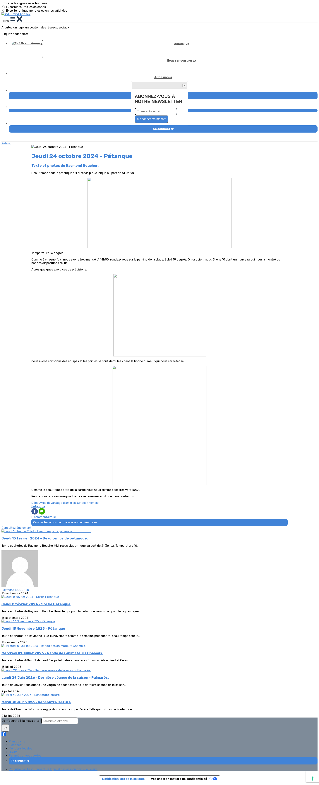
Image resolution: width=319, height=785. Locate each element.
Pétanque (38, 506)
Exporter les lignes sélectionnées (24, 3)
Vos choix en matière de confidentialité (179, 779)
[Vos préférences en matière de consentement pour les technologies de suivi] (312, 778)
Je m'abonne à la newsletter (21, 721)
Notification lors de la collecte (123, 779)
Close (184, 85)
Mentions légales (20, 748)
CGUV (13, 752)
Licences (15, 745)
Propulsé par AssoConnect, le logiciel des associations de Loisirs (53, 769)
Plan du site (17, 741)
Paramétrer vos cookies (25, 755)
